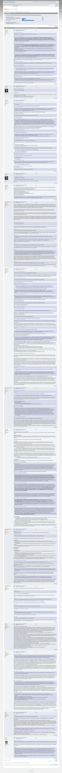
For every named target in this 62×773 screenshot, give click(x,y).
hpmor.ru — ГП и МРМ (40, 1)
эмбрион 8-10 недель (36, 259)
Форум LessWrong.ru (9, 2)
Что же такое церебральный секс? (24, 608)
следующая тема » (55, 25)
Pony (6, 712)
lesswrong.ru (35, 1)
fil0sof (19, 11)
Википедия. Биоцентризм (17, 533)
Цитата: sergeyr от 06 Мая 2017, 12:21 (18, 32)
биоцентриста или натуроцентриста (26, 532)
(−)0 (36, 30)
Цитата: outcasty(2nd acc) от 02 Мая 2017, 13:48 (20, 152)
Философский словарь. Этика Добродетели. (20, 461)
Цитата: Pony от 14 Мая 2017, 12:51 (18, 680)
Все (10, 26)
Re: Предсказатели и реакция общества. (21, 173)
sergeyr (6, 173)
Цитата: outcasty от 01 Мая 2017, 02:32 (18, 406)
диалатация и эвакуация (22, 565)
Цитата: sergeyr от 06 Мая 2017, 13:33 (18, 102)
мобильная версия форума (52, 1)
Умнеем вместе (45, 1)
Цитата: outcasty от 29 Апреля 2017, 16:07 (20, 66)
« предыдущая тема (50, 25)
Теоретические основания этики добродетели (20, 472)
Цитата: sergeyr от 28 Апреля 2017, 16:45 (19, 42)
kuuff (6, 651)
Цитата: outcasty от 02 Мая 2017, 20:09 (18, 282)
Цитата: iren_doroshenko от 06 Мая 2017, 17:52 (19, 271)
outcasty (6, 100)
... (7, 26)
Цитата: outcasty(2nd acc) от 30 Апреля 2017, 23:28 (20, 146)
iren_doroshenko (8, 201)
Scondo (6, 737)
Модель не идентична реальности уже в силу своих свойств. (44, 312)
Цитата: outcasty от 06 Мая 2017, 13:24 (18, 88)
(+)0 (36, 173)
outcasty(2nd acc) (8, 387)
